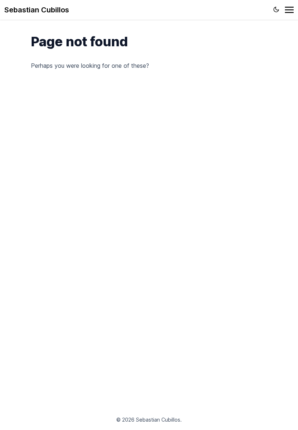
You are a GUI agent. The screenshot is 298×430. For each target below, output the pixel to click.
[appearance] (276, 9)
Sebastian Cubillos (36, 9)
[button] (289, 9)
